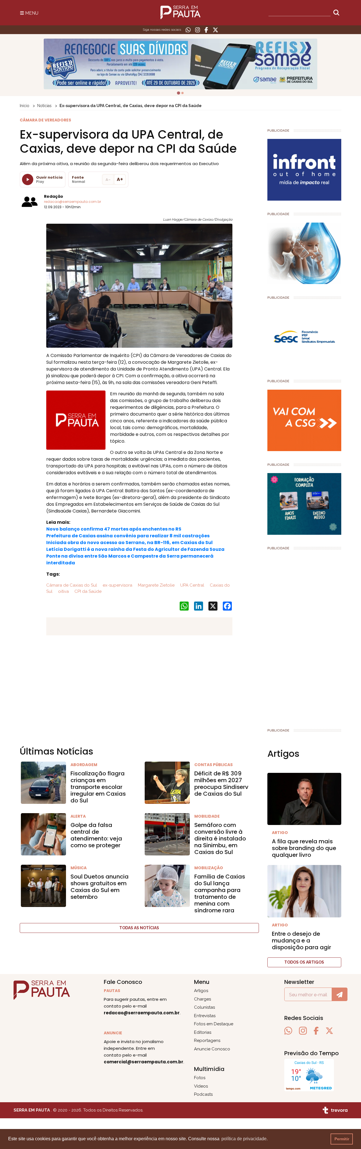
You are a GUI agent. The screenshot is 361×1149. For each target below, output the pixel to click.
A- (108, 179)
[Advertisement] (304, 636)
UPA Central (191, 585)
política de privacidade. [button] (244, 1138)
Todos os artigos (304, 962)
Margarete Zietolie (156, 585)
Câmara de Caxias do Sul (71, 585)
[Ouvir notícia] (27, 179)
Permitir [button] (341, 1139)
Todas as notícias (139, 928)
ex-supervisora (117, 585)
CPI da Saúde (87, 591)
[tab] (178, 92)
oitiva (63, 591)
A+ (120, 179)
